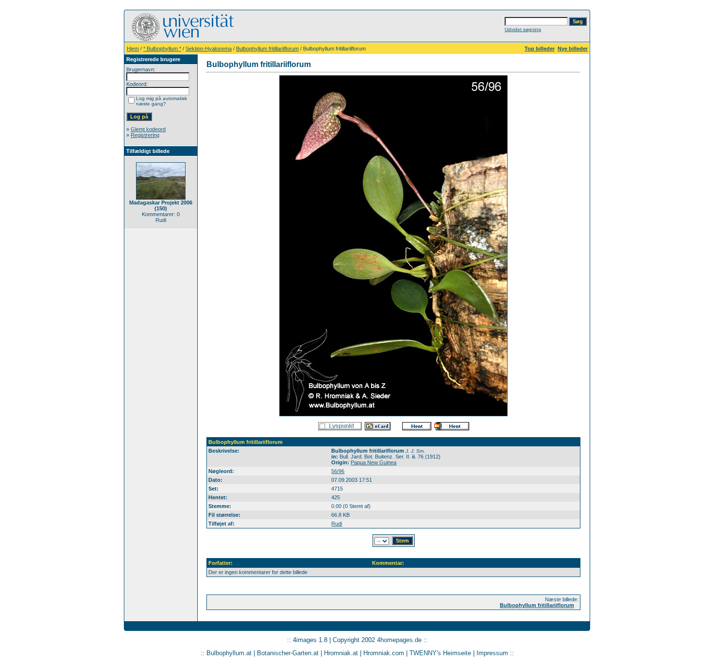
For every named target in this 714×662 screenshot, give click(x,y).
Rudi (336, 523)
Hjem (133, 48)
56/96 (337, 471)
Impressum (492, 653)
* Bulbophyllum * (162, 48)
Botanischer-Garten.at (288, 653)
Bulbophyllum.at (229, 653)
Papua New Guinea (373, 462)
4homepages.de (399, 640)
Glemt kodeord (148, 129)
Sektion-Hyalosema (209, 48)
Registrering (145, 135)
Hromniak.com (383, 653)
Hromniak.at (341, 653)
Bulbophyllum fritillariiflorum (267, 48)
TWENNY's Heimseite (440, 653)
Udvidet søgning (523, 29)
